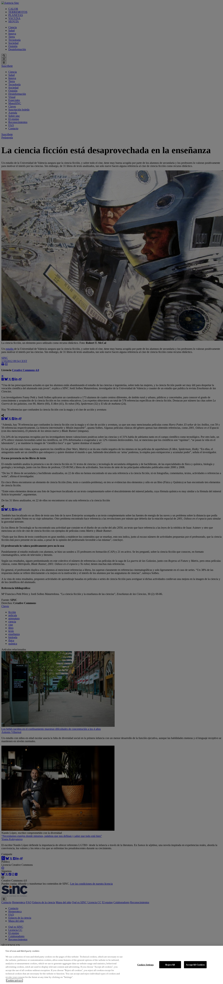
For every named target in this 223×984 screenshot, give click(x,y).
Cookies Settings (145, 964)
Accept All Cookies (195, 964)
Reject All (170, 964)
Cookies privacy (14, 980)
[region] (111, 965)
